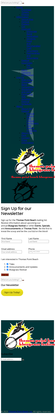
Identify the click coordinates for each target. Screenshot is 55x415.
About (19, 106)
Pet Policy (30, 66)
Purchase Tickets (26, 11)
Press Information (27, 141)
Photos (25, 14)
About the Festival (26, 110)
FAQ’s (24, 70)
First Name (6, 238)
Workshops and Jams (27, 90)
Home (19, 7)
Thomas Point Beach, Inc (20, 411)
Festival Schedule (26, 102)
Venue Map (27, 19)
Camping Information (27, 73)
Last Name (33, 238)
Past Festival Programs (32, 128)
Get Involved (25, 27)
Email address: (8, 249)
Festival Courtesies (26, 61)
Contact (25, 138)
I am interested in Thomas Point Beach (19, 259)
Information (22, 17)
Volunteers (32, 51)
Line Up (20, 77)
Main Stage (27, 80)
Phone (31, 249)
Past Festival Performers (32, 121)
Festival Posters (25, 23)
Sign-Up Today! (12, 292)
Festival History (30, 114)
